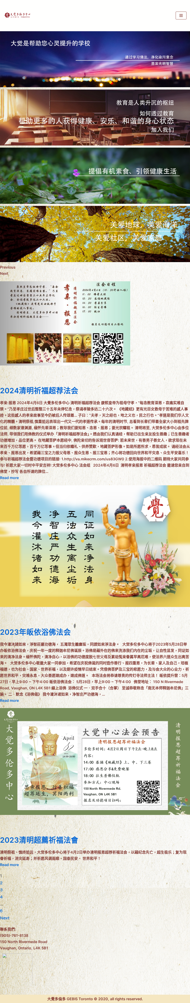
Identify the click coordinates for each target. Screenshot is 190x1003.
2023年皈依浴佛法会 (35, 632)
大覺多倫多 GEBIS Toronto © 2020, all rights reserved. (95, 999)
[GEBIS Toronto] (17, 15)
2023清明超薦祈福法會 (39, 840)
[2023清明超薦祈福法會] (95, 813)
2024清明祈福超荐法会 (39, 390)
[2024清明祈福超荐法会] (65, 364)
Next (5, 918)
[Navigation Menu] (181, 15)
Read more (9, 477)
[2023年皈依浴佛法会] (95, 605)
